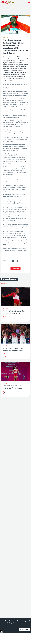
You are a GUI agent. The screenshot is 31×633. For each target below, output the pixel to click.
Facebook (13, 261)
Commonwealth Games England (7, 2)
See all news (15, 268)
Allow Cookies (24, 629)
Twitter (17, 261)
